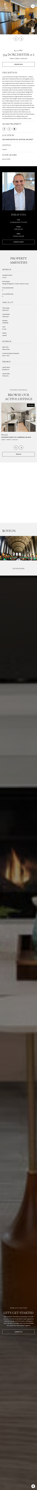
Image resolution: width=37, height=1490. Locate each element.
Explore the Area (18, 568)
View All (18, 454)
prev (16, 39)
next (21, 39)
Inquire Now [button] (18, 64)
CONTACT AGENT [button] (18, 242)
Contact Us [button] (18, 1332)
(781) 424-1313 (18, 229)
